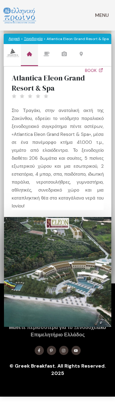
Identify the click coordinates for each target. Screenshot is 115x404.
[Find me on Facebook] (39, 350)
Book (91, 70)
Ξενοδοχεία (33, 38)
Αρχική (14, 38)
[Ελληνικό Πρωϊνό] (19, 15)
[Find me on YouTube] (76, 350)
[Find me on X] (51, 350)
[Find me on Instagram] (63, 350)
